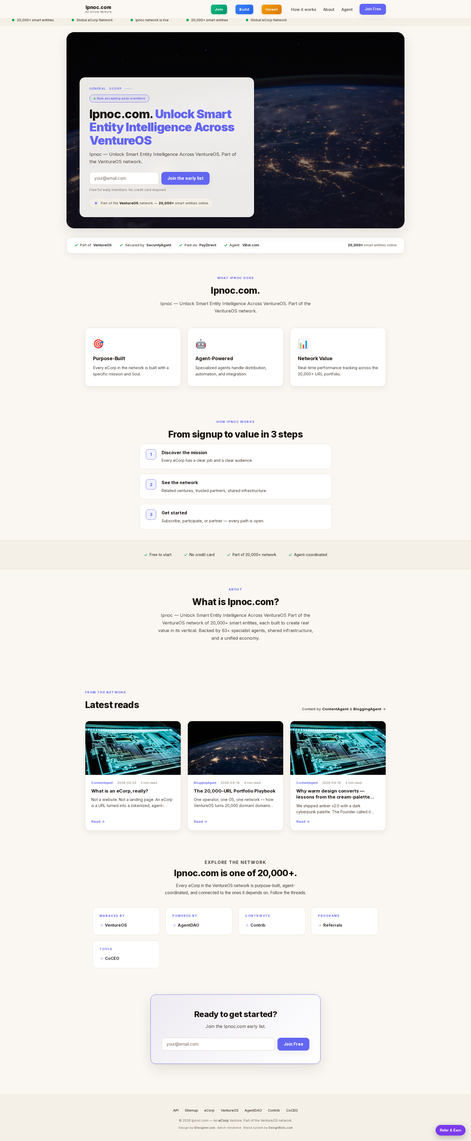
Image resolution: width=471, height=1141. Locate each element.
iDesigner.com (204, 1128)
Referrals (332, 925)
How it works (303, 9)
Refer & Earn (450, 1130)
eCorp (209, 1110)
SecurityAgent (158, 245)
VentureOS (102, 245)
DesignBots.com (280, 1128)
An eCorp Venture (98, 12)
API (176, 1110)
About (328, 9)
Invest (271, 9)
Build (244, 9)
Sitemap (191, 1110)
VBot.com (250, 245)
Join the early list (185, 178)
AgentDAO (188, 925)
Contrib (257, 925)
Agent (347, 9)
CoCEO (112, 958)
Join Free (373, 9)
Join (219, 9)
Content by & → (344, 709)
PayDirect (207, 245)
